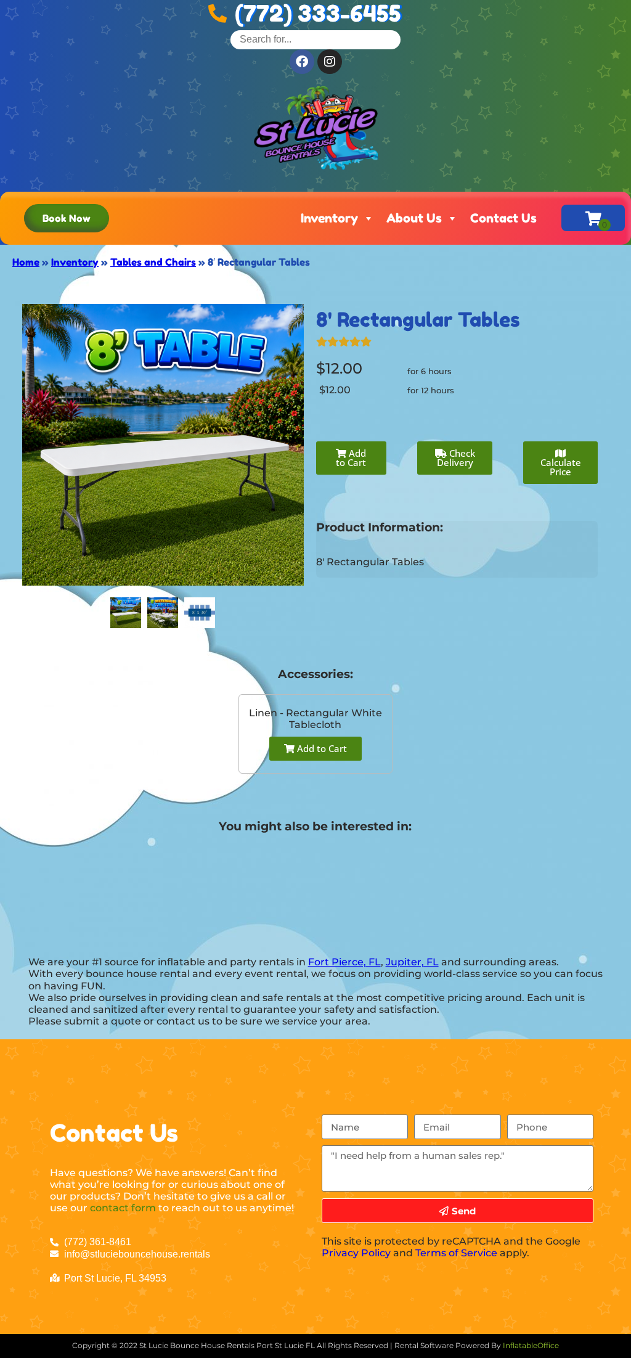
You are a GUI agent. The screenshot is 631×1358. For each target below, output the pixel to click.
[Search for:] (315, 39)
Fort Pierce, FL (344, 962)
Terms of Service (456, 1253)
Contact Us (503, 218)
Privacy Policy (356, 1253)
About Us (414, 218)
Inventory (329, 218)
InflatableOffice (531, 1345)
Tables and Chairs (153, 262)
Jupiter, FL (412, 962)
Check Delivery (456, 457)
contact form (123, 1208)
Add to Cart (351, 457)
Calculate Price (560, 467)
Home (25, 262)
